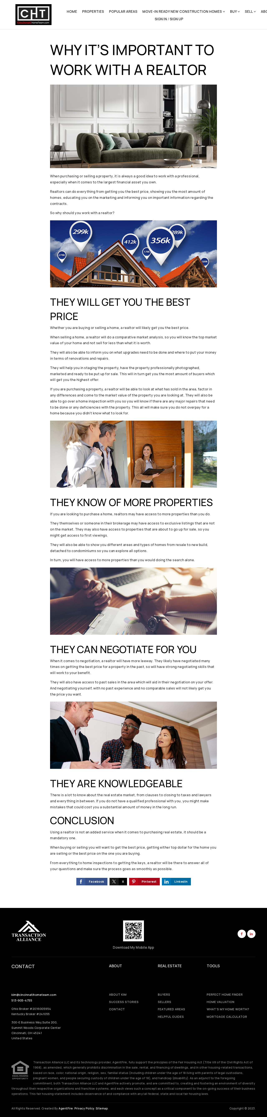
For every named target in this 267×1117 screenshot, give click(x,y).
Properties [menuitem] (93, 11)
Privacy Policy (84, 1108)
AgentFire (66, 1108)
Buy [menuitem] (234, 11)
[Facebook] (241, 934)
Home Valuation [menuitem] (220, 1002)
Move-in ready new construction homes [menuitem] (182, 11)
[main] (133, 468)
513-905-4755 (21, 1000)
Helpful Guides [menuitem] (171, 1017)
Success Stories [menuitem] (124, 1002)
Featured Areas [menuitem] (171, 1009)
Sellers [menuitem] (164, 1002)
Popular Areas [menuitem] (123, 11)
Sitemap (102, 1108)
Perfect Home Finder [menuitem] (225, 994)
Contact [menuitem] (117, 1009)
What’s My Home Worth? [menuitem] (228, 1009)
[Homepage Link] (33, 14)
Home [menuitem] (72, 11)
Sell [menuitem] (249, 11)
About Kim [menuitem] (118, 994)
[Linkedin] (251, 934)
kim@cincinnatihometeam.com (33, 995)
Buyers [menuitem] (164, 994)
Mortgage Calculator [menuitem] (227, 1017)
